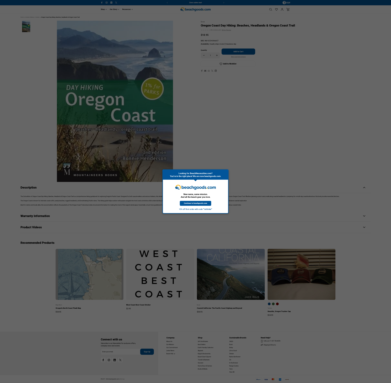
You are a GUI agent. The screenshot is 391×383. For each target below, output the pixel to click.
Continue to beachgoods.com (195, 203)
